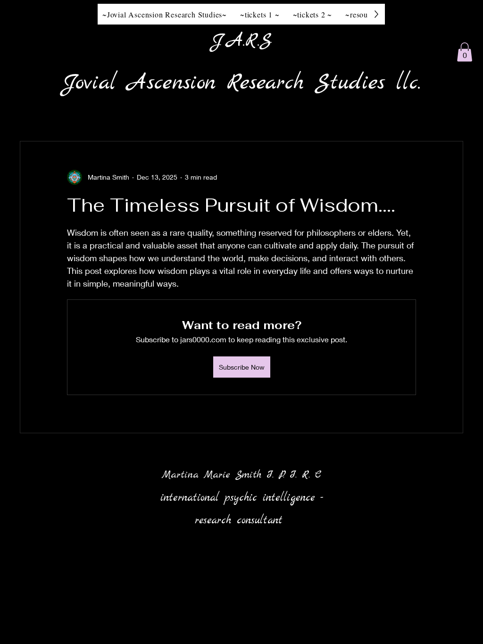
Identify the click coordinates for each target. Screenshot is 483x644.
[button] (465, 52)
